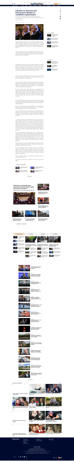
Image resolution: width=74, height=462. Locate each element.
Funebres (39, 2)
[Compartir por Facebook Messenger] (60, 17)
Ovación (30, 5)
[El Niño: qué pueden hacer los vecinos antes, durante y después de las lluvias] (30, 216)
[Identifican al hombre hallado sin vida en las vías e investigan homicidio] (31, 344)
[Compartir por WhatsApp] (60, 13)
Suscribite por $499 (56, 3)
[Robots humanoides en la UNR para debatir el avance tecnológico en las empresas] (31, 306)
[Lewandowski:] (31, 276)
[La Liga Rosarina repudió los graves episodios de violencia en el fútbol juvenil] (31, 252)
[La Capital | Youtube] (24, 457)
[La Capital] (37, 4)
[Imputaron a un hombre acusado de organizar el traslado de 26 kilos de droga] (43, 256)
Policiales (40, 5)
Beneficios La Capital (44, 2)
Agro (44, 5)
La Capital (16, 8)
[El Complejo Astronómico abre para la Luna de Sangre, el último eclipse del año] (31, 329)
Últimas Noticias (15, 5)
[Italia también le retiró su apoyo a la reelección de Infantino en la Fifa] (53, 70)
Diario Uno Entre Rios (26, 440)
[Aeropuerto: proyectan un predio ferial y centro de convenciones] (19, 252)
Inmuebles (25, 2)
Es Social (58, 5)
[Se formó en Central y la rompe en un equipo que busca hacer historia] (53, 39)
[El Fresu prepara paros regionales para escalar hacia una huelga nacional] (31, 283)
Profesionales (35, 2)
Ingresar (60, 3)
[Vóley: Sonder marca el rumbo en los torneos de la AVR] (31, 256)
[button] (12, 3)
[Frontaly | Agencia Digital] (59, 457)
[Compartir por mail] (60, 18)
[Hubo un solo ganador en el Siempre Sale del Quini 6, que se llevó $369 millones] (43, 203)
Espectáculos (49, 5)
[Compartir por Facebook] (60, 9)
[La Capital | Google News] (26, 457)
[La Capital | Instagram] (22, 457)
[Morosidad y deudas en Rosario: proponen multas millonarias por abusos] (18, 216)
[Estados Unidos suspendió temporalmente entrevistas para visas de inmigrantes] (31, 359)
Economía (35, 5)
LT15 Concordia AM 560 (39, 440)
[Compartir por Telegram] (60, 15)
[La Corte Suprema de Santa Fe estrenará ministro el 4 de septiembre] (36, 171)
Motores (28, 2)
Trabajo (32, 2)
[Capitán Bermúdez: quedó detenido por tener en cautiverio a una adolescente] (43, 248)
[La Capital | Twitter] (20, 457)
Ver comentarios (29, 176)
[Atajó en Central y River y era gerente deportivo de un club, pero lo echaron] (53, 42)
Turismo (49, 2)
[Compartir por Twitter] (60, 11)
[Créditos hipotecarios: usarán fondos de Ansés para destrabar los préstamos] (31, 321)
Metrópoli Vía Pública (25, 443)
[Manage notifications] (72, 460)
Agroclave (24, 441)
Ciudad (22, 5)
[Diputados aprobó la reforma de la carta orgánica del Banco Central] (21, 168)
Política (20, 8)
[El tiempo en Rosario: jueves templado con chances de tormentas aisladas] (53, 66)
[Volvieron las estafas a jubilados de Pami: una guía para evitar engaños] (31, 314)
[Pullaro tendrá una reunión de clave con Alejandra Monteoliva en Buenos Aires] (31, 374)
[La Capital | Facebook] (18, 457)
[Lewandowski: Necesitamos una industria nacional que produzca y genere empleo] (36, 168)
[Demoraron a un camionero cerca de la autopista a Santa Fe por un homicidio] (31, 336)
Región (26, 5)
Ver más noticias (30, 379)
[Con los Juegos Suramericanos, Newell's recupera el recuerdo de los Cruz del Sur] (31, 241)
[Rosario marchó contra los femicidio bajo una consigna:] (43, 189)
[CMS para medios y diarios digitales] (55, 457)
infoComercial (25, 442)
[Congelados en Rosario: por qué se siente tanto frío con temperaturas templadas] (53, 35)
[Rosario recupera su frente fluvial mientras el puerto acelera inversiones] (43, 216)
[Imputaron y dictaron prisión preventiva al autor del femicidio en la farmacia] (43, 241)
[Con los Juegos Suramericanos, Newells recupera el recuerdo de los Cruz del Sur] (31, 248)
